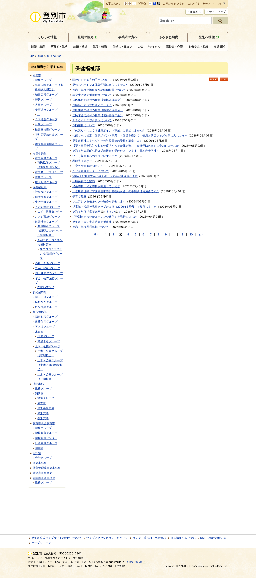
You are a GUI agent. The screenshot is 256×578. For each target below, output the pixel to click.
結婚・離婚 (80, 46)
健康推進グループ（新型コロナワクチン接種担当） (50, 230)
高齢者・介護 (174, 46)
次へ (201, 234)
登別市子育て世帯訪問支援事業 (92, 221)
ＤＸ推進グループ (46, 119)
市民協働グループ (46, 158)
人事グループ (43, 104)
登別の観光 (86, 37)
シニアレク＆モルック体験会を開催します (99, 201)
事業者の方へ (128, 37)
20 (191, 234)
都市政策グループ (46, 316)
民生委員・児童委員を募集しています (96, 186)
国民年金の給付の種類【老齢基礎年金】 (97, 115)
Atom (224, 79)
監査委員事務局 (42, 472)
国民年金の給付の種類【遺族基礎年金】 (97, 100)
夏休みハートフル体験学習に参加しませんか (100, 84)
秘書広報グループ (46, 94)
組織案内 (195, 11)
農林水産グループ (46, 302)
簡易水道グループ (48, 341)
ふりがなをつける (173, 3)
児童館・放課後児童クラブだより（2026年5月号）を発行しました (114, 206)
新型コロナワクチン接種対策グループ (51, 253)
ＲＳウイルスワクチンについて (92, 120)
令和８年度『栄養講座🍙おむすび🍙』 (96, 211)
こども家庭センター (50, 211)
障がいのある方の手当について (92, 79)
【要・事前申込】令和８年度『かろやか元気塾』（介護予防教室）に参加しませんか (125, 145)
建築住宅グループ (46, 321)
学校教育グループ (46, 432)
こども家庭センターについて (90, 171)
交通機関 (219, 46)
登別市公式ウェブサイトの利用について (56, 537)
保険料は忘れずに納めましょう (92, 105)
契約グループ (43, 99)
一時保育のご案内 (83, 181)
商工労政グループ (46, 296)
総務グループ (43, 80)
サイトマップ (217, 11)
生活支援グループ (46, 201)
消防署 (39, 393)
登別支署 (43, 418)
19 (182, 234)
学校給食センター (46, 438)
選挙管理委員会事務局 (47, 467)
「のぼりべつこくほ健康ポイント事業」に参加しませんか (108, 130)
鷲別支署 (43, 413)
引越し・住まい (122, 46)
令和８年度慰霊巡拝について (90, 226)
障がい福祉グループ (47, 268)
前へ (96, 234)
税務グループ (43, 177)
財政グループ (43, 124)
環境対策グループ (46, 182)
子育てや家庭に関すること (89, 165)
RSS (213, 79)
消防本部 (38, 384)
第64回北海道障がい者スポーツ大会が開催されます (105, 176)
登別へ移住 (207, 37)
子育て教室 (79, 196)
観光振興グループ (46, 307)
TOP (31, 56)
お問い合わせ (134, 561)
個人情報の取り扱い (183, 537)
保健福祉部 (54, 56)
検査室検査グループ (47, 129)
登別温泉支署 (45, 408)
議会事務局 (40, 462)
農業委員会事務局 (44, 478)
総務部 (37, 75)
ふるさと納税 (168, 37)
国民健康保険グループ (49, 273)
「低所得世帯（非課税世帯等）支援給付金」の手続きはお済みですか (115, 191)
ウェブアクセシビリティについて (107, 537)
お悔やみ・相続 (198, 46)
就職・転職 (100, 46)
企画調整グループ (46, 109)
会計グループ (43, 457)
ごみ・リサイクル (149, 46)
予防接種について (83, 125)
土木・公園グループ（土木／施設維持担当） (50, 365)
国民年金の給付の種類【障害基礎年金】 (97, 110)
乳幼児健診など (82, 160)
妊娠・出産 (38, 46)
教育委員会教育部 (44, 423)
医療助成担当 (45, 287)
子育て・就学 (59, 46)
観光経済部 (40, 292)
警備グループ (45, 398)
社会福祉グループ (46, 191)
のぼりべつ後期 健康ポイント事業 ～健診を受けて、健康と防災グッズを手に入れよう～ (129, 135)
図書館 (39, 448)
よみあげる (193, 3)
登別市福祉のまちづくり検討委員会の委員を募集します (107, 140)
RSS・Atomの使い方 (213, 537)
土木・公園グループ (47, 346)
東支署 (41, 403)
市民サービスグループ (49, 172)
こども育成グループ (47, 216)
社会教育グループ (46, 443)
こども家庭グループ (47, 207)
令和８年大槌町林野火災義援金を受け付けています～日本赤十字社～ (115, 150)
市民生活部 (40, 153)
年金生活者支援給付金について (92, 95)
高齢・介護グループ (47, 263)
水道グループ (45, 336)
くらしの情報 (47, 37)
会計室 (37, 453)
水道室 (39, 331)
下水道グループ (45, 326)
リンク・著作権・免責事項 (149, 537)
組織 (40, 56)
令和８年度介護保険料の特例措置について (99, 90)
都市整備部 (40, 312)
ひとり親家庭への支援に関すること (94, 155)
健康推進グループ (46, 221)
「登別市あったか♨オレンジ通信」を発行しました (104, 216)
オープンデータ (41, 542)
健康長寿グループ (46, 196)
